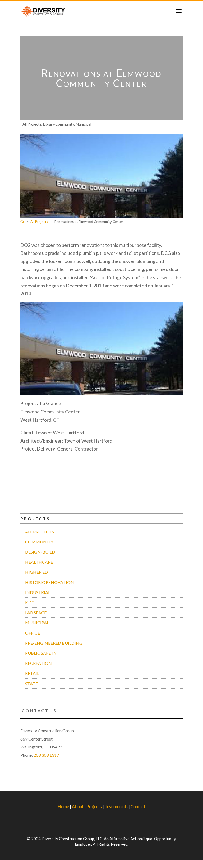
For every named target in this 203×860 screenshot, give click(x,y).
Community (39, 541)
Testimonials (116, 806)
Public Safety (40, 653)
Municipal (83, 124)
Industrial (37, 592)
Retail (32, 673)
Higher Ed (36, 571)
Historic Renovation (49, 582)
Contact (138, 806)
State (31, 683)
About (78, 806)
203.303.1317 (46, 754)
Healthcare (39, 561)
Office (32, 632)
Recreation (38, 663)
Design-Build (40, 551)
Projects (94, 806)
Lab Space (36, 612)
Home (63, 806)
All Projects (31, 124)
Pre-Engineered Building (53, 642)
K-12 (29, 602)
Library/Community (58, 124)
